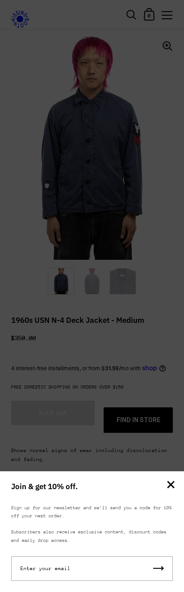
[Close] (170, 485)
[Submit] (158, 568)
